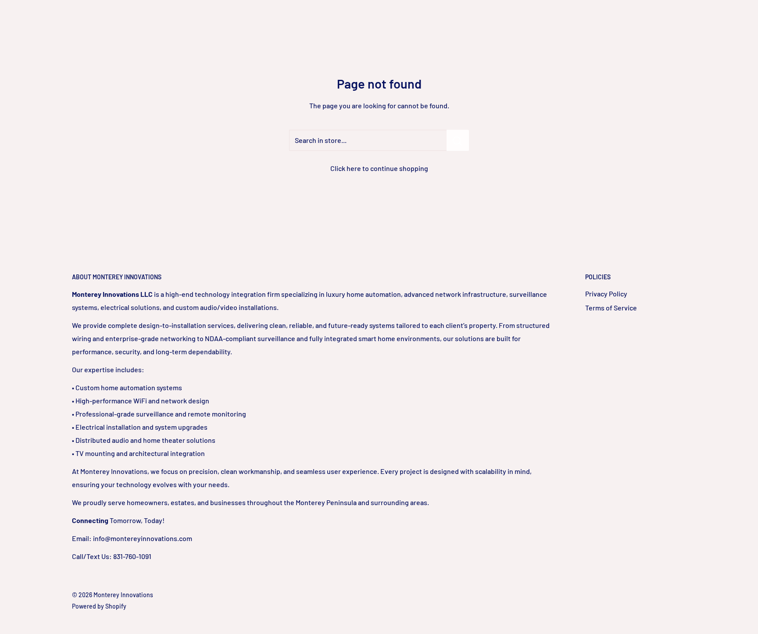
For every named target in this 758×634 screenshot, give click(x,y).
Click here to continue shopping (379, 168)
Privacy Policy (606, 293)
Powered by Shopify (99, 606)
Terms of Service (611, 307)
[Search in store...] (458, 140)
